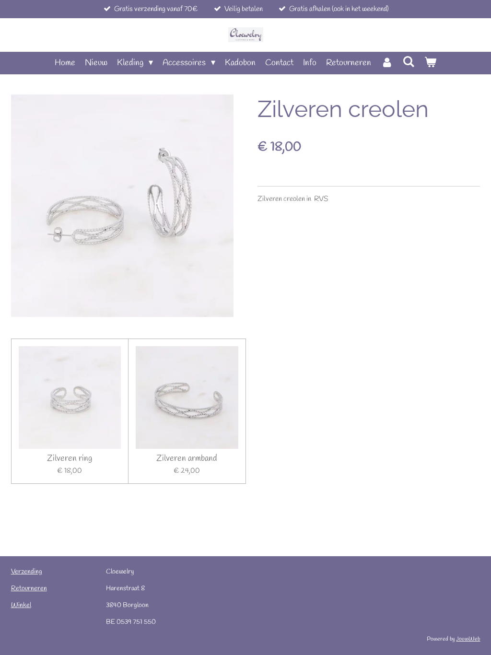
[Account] (386, 63)
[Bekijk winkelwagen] (430, 63)
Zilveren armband (186, 459)
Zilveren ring (69, 459)
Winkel (21, 605)
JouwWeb (468, 639)
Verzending (26, 571)
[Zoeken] (409, 62)
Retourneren (29, 588)
